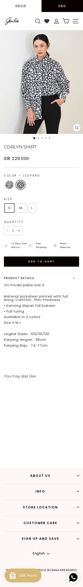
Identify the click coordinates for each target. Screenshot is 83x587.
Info (40, 491)
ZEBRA (9, 184)
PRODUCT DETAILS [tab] (19, 278)
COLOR (22, 175)
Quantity (14, 222)
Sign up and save (40, 538)
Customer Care (40, 523)
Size (8, 199)
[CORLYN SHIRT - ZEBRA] (5, 451)
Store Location (40, 507)
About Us (40, 475)
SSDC (50, 584)
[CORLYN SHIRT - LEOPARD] (10, 451)
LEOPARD (20, 184)
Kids (62, 6)
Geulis (20, 6)
